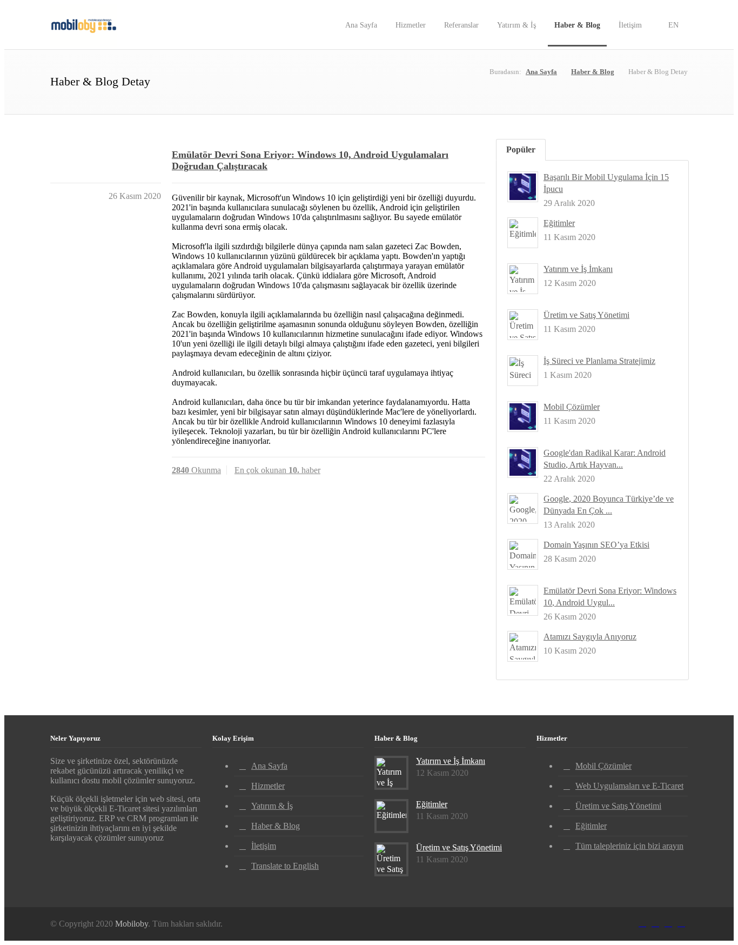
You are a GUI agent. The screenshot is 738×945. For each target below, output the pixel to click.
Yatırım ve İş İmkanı (578, 269)
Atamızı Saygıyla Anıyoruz (590, 636)
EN (672, 25)
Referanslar (461, 25)
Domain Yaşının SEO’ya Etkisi (596, 544)
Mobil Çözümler (572, 406)
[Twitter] (681, 921)
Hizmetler (410, 25)
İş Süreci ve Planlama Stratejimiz (599, 360)
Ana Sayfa (361, 25)
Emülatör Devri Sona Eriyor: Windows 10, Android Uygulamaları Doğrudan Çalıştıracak (310, 160)
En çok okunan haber (277, 470)
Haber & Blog (577, 25)
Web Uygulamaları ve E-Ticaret (629, 785)
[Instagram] (655, 921)
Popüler (520, 149)
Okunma (196, 470)
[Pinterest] (668, 921)
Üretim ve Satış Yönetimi (586, 315)
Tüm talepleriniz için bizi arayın (629, 845)
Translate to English (285, 865)
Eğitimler (559, 223)
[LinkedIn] (642, 921)
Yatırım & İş (516, 25)
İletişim (630, 25)
